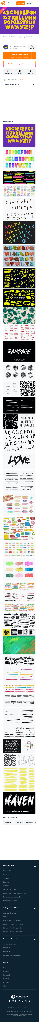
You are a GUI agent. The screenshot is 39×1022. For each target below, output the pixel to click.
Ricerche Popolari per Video (13, 1003)
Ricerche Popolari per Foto (12, 1000)
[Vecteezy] (3, 3)
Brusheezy (7, 940)
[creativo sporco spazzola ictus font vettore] (19, 367)
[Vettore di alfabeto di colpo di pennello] (19, 134)
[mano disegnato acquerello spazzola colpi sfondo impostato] (19, 596)
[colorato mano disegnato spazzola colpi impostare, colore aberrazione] (19, 575)
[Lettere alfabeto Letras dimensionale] (19, 255)
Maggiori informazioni (12, 83)
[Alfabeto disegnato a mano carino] (12, 829)
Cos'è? (21, 79)
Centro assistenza (9, 1016)
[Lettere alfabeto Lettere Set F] (19, 487)
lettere (18, 892)
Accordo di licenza (9, 985)
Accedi (29, 3)
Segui (32, 48)
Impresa (6, 951)
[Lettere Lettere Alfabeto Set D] (19, 208)
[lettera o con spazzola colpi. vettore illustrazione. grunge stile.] (10, 815)
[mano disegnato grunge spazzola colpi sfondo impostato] (19, 551)
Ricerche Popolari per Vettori (13, 996)
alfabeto (8, 892)
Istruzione (6, 955)
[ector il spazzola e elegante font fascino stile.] (19, 872)
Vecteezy (6, 944)
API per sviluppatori (10, 959)
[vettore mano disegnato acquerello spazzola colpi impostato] (19, 616)
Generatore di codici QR (11, 973)
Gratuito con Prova (19, 55)
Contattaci (6, 1020)
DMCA (5, 989)
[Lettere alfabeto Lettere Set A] (19, 231)
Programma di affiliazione (12, 992)
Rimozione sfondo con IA (12, 969)
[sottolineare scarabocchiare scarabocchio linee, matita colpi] (19, 528)
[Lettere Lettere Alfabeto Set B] (19, 157)
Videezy (6, 948)
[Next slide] (30, 891)
